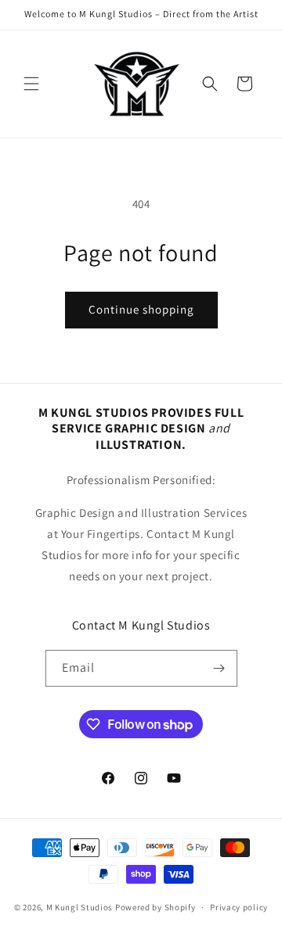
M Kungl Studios (80, 907)
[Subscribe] (219, 668)
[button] (31, 83)
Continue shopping (141, 309)
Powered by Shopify (155, 907)
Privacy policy (239, 907)
